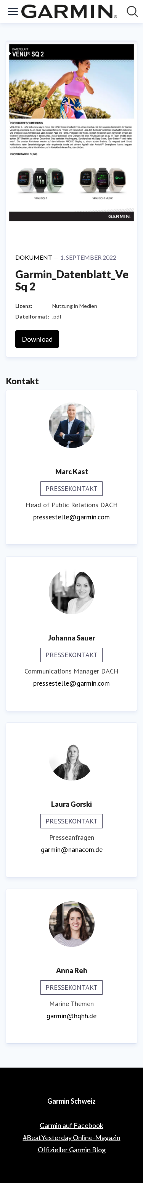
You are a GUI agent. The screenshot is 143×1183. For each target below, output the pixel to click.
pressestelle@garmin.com (71, 517)
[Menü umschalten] (13, 11)
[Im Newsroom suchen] (132, 11)
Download (37, 339)
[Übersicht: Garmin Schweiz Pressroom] (69, 11)
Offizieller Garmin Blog (72, 1149)
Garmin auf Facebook (71, 1125)
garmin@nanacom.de (72, 849)
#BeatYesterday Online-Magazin (72, 1137)
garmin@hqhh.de (71, 1015)
